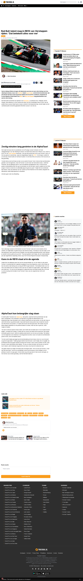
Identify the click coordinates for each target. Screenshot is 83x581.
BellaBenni (59, 277)
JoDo (58, 252)
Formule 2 (26, 100)
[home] (1, 5)
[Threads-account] (50, 569)
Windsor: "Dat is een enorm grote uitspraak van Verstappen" (17, 579)
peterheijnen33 (60, 227)
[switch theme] (78, 2)
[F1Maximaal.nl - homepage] (8, 2)
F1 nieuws (30, 413)
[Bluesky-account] (47, 569)
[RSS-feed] (44, 569)
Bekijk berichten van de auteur (10, 427)
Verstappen (8, 5)
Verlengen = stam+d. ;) (60, 230)
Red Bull (20, 93)
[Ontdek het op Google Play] (37, 573)
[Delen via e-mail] (39, 83)
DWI (58, 258)
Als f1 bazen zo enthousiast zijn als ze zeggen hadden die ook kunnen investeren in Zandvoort (68, 242)
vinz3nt (59, 239)
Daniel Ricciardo (13, 413)
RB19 (21, 96)
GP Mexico (41, 413)
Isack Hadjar (29, 93)
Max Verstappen (29, 96)
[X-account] (32, 569)
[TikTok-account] (41, 569)
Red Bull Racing (21, 413)
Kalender (14, 5)
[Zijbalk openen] (2, 2)
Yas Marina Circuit (33, 415)
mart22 (58, 220)
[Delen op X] (36, 83)
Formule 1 (3, 36)
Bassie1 (59, 265)
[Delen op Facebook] (34, 83)
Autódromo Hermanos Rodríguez (15, 415)
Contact (55, 553)
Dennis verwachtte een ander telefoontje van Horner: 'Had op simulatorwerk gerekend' (24, 406)
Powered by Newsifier (41, 576)
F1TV (34, 155)
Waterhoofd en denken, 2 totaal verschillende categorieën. (68, 256)
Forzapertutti (60, 232)
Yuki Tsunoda (12, 153)
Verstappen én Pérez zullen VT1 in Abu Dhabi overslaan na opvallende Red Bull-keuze (26, 399)
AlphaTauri (19, 316)
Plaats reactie (26, 476)
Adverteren (49, 553)
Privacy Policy (35, 553)
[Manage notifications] (2, 579)
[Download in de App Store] (46, 573)
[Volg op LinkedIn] (3, 430)
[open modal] (81, 2)
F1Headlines (43, 553)
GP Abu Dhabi (4, 415)
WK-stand (20, 5)
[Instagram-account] (38, 569)
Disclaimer (60, 553)
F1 (3, 5)
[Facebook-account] (35, 569)
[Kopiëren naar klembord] (41, 83)
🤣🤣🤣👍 (57, 268)
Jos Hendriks (60, 245)
